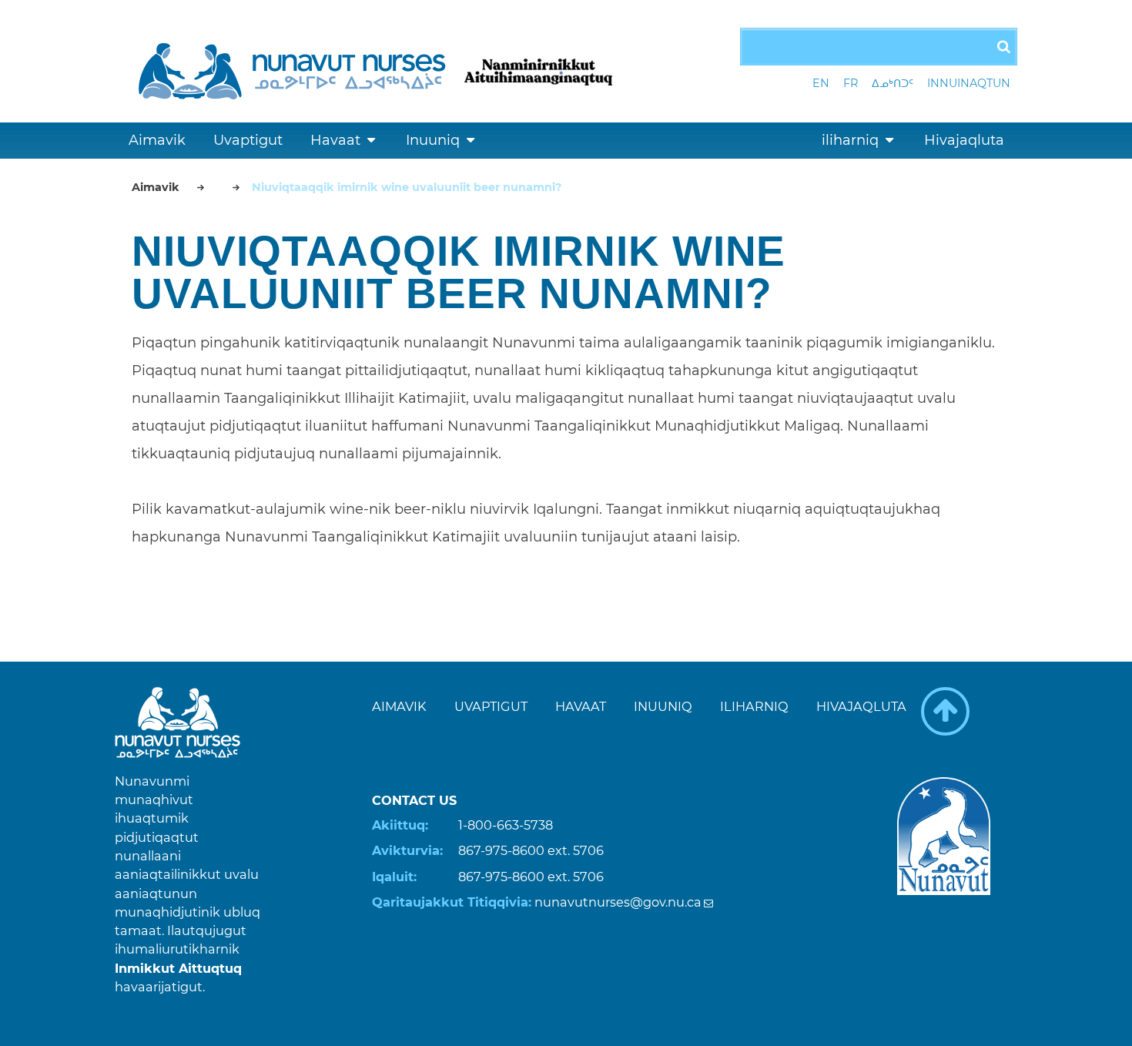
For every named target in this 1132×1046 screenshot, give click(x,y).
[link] (295, 68)
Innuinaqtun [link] (968, 83)
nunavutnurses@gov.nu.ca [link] (618, 902)
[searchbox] (878, 46)
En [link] (820, 83)
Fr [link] (850, 83)
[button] (945, 711)
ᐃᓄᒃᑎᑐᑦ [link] (892, 83)
